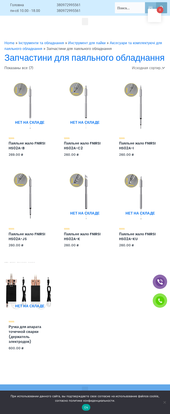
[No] (164, 402)
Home (9, 43)
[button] (85, 21)
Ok (86, 407)
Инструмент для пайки (87, 43)
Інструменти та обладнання (41, 43)
